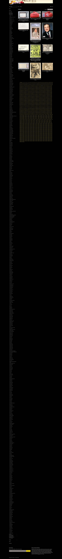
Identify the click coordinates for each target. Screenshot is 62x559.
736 (42, 105)
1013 (30, 115)
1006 (52, 114)
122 (22, 85)
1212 (27, 123)
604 (25, 101)
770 (22, 107)
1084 (48, 117)
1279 (38, 125)
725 (27, 105)
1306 (50, 126)
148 (25, 86)
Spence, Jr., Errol (11, 458)
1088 (22, 118)
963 (24, 113)
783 (40, 107)
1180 (39, 121)
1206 (49, 122)
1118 (37, 119)
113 (44, 84)
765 (48, 106)
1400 (40, 130)
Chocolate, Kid (10, 96)
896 (31, 111)
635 (35, 102)
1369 (22, 129)
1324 (46, 127)
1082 (45, 117)
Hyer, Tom (10, 232)
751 (29, 106)
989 (27, 114)
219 (24, 88)
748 (25, 106)
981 (48, 113)
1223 (45, 123)
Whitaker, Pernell (11, 512)
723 (24, 105)
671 (51, 103)
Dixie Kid (10, 141)
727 (29, 105)
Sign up (21, 6)
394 (33, 94)
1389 (22, 130)
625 (21, 102)
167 (51, 86)
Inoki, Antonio (10, 234)
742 (50, 105)
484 (25, 97)
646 (50, 102)
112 (42, 84)
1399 (38, 130)
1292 (27, 126)
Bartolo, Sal (10, 40)
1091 (27, 118)
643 (46, 102)
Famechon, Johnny (11, 165)
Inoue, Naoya (10, 235)
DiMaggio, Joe (10, 140)
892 (25, 111)
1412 (27, 131)
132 (36, 85)
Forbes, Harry (10, 174)
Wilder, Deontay (11, 514)
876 (36, 110)
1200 (39, 122)
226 (33, 88)
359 (51, 92)
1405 (48, 130)
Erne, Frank (10, 162)
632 (31, 102)
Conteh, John (10, 107)
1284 (46, 125)
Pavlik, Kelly (10, 393)
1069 (23, 117)
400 (42, 94)
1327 (51, 127)
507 (24, 98)
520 (41, 98)
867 (24, 110)
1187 (50, 121)
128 (31, 85)
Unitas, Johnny (10, 494)
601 (21, 101)
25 (46, 82)
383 (51, 93)
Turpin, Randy (10, 491)
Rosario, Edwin (10, 421)
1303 (45, 126)
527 (51, 98)
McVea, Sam (10, 337)
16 (36, 82)
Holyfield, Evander (11, 228)
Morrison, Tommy (11, 358)
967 (29, 113)
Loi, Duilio (10, 294)
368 (31, 93)
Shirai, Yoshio (10, 448)
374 (39, 93)
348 (36, 92)
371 (35, 93)
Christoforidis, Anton (11, 98)
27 (48, 82)
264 (20, 90)
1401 (41, 130)
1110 (25, 119)
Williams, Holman (11, 516)
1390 (23, 130)
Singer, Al (10, 450)
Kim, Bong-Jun (10, 267)
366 (28, 93)
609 (32, 101)
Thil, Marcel (10, 482)
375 (40, 93)
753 (32, 106)
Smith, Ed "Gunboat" (11, 452)
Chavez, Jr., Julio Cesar (11, 94)
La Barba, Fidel (10, 274)
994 (33, 114)
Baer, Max (10, 34)
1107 (20, 119)
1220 (40, 123)
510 (28, 98)
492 (36, 97)
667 (46, 103)
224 (31, 88)
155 (35, 86)
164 (47, 86)
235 (46, 88)
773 (27, 107)
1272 (27, 125)
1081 (43, 117)
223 (29, 88)
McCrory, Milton (10, 328)
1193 (28, 122)
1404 (46, 130)
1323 (45, 127)
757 (37, 106)
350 (39, 92)
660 (36, 103)
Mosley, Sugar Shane (11, 359)
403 (46, 94)
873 (32, 110)
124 (25, 85)
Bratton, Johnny (11, 61)
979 (46, 113)
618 (44, 101)
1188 (20, 122)
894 (28, 111)
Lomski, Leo (10, 295)
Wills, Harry (10, 519)
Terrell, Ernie (10, 480)
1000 (42, 114)
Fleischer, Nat (10, 172)
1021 (43, 115)
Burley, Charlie (10, 70)
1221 (41, 123)
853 (37, 109)
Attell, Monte (10, 31)
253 (37, 89)
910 (50, 111)
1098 (38, 118)
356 (47, 92)
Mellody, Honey (10, 338)
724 (25, 105)
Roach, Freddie (10, 413)
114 (45, 84)
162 (44, 86)
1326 (50, 127)
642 (44, 102)
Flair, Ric (10, 171)
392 (31, 94)
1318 (36, 127)
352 (42, 92)
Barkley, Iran (10, 36)
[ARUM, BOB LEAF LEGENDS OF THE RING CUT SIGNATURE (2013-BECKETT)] (23, 15)
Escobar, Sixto (10, 164)
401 (43, 94)
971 (35, 113)
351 (40, 92)
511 (29, 98)
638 (39, 102)
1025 (50, 115)
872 (31, 110)
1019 (40, 115)
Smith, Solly (10, 454)
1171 (25, 121)
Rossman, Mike (10, 426)
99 (25, 84)
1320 (40, 127)
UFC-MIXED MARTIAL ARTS (12, 493)
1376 (33, 129)
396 (36, 94)
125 (27, 85)
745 (21, 106)
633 (32, 102)
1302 (43, 126)
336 (20, 92)
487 (29, 97)
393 (32, 94)
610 (33, 101)
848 (31, 109)
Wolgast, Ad (10, 523)
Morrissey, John (11, 357)
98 (24, 84)
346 (33, 92)
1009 (23, 115)
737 (43, 105)
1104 (48, 118)
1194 (30, 122)
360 (20, 93)
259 (46, 89)
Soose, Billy (10, 457)
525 (48, 98)
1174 (30, 121)
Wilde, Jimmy (10, 513)
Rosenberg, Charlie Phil (11, 423)
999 (40, 114)
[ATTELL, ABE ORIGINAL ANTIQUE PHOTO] (35, 70)
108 (37, 84)
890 (22, 111)
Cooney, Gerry (10, 108)
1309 (22, 127)
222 (28, 88)
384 (20, 94)
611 (35, 101)
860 (47, 109)
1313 (28, 127)
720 (20, 105)
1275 (32, 125)
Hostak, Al (10, 230)
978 (44, 113)
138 (44, 85)
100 (26, 84)
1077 (36, 117)
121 (21, 85)
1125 (49, 119)
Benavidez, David (11, 37)
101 (28, 84)
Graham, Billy (10, 207)
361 (21, 93)
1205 (48, 122)
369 (32, 93)
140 (47, 85)
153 (32, 86)
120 (20, 85)
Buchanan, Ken (10, 68)
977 (43, 113)
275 (35, 90)
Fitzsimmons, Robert (11, 170)
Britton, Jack (10, 63)
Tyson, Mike (10, 492)
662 (39, 103)
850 (33, 109)
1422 (43, 131)
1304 (46, 126)
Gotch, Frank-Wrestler (11, 206)
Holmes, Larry (10, 227)
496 (42, 97)
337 (21, 92)
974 (39, 113)
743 (51, 105)
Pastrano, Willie (11, 389)
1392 (27, 130)
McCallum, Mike (11, 323)
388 (25, 94)
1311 (25, 127)
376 (42, 93)
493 (37, 97)
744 (20, 106)
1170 (23, 121)
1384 (46, 129)
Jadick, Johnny (10, 239)
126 (28, 85)
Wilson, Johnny (10, 521)
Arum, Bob (10, 29)
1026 (51, 115)
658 (33, 103)
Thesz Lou (10, 481)
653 (27, 103)
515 (35, 98)
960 (20, 113)
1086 (51, 117)
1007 (20, 115)
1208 (20, 123)
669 (48, 103)
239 (51, 88)
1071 (27, 117)
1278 (36, 125)
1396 (33, 130)
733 (37, 105)
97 (23, 84)
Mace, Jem (10, 306)
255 (40, 89)
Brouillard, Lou (10, 64)
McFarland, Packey (11, 330)
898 (33, 111)
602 (22, 101)
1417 (35, 131)
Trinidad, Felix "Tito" (11, 488)
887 (51, 110)
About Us (10, 10)
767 (51, 106)
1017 (36, 115)
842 (22, 109)
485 (27, 97)
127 (29, 85)
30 (51, 82)
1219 (38, 123)
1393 (28, 130)
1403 (45, 130)
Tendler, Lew (10, 478)
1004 (48, 114)
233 (43, 88)
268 (25, 90)
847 (29, 109)
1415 (32, 131)
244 (25, 89)
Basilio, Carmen (11, 41)
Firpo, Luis (10, 169)
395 (35, 94)
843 (24, 109)
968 (31, 113)
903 (40, 111)
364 (25, 93)
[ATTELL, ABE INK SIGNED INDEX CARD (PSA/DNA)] (23, 66)
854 (39, 109)
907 (46, 111)
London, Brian (10, 298)
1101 (43, 118)
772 (25, 107)
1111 (26, 119)
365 (27, 93)
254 (39, 89)
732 (36, 105)
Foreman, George (11, 175)
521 (43, 98)
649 (21, 103)
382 (50, 93)
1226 (50, 123)
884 (47, 110)
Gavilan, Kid (10, 193)
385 (21, 94)
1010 (25, 115)
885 (48, 110)
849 (32, 109)
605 (27, 101)
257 (43, 89)
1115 (33, 119)
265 (21, 90)
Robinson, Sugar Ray (11, 415)
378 (44, 93)
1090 (25, 118)
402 (44, 94)
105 (33, 84)
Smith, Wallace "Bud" (11, 455)
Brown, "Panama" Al (11, 67)
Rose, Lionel (10, 422)
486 (28, 97)
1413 (28, 131)
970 (33, 113)
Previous (21, 82)
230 (39, 88)
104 (32, 84)
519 (40, 98)
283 (46, 90)
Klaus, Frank (10, 270)
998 (39, 114)
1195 (31, 122)
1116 (34, 119)
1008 (22, 115)
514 (33, 98)
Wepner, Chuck (10, 511)
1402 (43, 130)
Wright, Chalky (10, 525)
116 (48, 84)
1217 (35, 123)
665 (43, 103)
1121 (42, 119)
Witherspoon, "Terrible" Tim (12, 522)
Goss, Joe (10, 205)
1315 (32, 127)
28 (49, 82)
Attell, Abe (10, 30)
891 (24, 111)
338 (22, 92)
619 (46, 101)
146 (22, 86)
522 (44, 98)
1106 (51, 118)
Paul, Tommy (10, 392)
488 (31, 97)
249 (32, 89)
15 (35, 82)
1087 (20, 118)
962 (22, 113)
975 (40, 113)
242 (22, 89)
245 (27, 89)
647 (51, 102)
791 (51, 107)
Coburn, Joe (10, 101)
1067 (20, 117)
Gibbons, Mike (10, 197)
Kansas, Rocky (10, 258)
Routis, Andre (10, 427)
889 (21, 111)
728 (31, 105)
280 (42, 90)
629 (27, 102)
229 (37, 88)
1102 (45, 118)
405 (48, 94)
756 (36, 106)
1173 (28, 121)
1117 (36, 119)
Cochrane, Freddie (11, 102)
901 (37, 111)
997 (37, 114)
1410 (23, 131)
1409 (22, 131)
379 (46, 93)
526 (50, 98)
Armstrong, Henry (11, 28)
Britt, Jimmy (10, 62)
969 (32, 113)
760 (42, 106)
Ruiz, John (10, 428)
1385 (48, 129)
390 (28, 94)
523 (46, 98)
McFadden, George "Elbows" (12, 329)
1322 (43, 127)
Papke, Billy (10, 386)
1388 (20, 130)
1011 (27, 115)
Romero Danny (10, 418)
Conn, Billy (10, 106)
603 (24, 101)
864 (20, 110)
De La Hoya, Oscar (11, 131)
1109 (23, 119)
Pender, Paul (10, 396)
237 (48, 88)
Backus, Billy (10, 33)
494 (39, 97)
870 (28, 110)
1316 (33, 127)
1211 (25, 123)
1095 (33, 118)
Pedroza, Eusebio (11, 395)
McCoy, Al (10, 326)
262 (50, 89)
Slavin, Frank (10, 451)
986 (22, 114)
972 (36, 113)
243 (24, 89)
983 (51, 113)
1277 (35, 125)
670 (50, 103)
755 (35, 106)
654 (28, 103)
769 (21, 107)
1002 (45, 114)
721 (21, 105)
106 (34, 84)
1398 (36, 130)
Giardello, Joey (10, 196)
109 (38, 84)
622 (50, 101)
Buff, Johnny (10, 69)
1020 (41, 115)
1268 (20, 125)
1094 (32, 118)
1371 (25, 129)
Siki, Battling (10, 449)
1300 (40, 126)
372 (36, 93)
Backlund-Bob (10, 32)
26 (47, 82)
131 (35, 85)
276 (36, 90)
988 (25, 114)
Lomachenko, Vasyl (11, 297)
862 (50, 109)
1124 (47, 119)
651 (24, 103)
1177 (34, 121)
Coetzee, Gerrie (11, 103)
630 (28, 102)
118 (50, 84)
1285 (48, 125)
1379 (38, 129)
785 (43, 107)
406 (50, 94)
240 (20, 89)
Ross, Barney (10, 425)
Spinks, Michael (11, 460)
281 (43, 90)
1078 (38, 117)
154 (33, 86)
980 (47, 113)
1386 (50, 129)
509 (27, 98)
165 (48, 86)
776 (31, 107)
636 (36, 102)
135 (40, 85)
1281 (41, 125)
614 (39, 101)
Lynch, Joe (10, 305)
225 (32, 88)
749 (27, 106)
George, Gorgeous (11, 195)
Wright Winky (10, 526)
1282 (43, 125)
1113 (29, 119)
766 (50, 106)
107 (36, 84)
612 (36, 101)
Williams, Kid (10, 518)
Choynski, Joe (10, 97)
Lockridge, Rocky (11, 296)
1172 (26, 121)
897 (32, 111)
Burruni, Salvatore (11, 72)
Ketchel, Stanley (11, 263)
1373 (28, 129)
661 (37, 103)
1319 (38, 127)
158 (39, 86)
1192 (26, 122)
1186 (49, 121)
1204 (46, 122)
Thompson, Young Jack (11, 483)
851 (35, 109)
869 (27, 110)
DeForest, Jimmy (11, 132)
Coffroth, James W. (11, 104)
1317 (35, 127)
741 (48, 105)
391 (29, 94)
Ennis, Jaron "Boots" (11, 161)
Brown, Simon (10, 66)
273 (32, 90)
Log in (18, 6)
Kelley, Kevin (10, 262)
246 (28, 89)
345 (32, 92)
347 (35, 92)
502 (50, 97)
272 (31, 90)
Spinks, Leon (10, 459)
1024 (48, 115)
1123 (45, 119)
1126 (50, 119)
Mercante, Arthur (11, 339)
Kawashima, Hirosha (11, 260)
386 (22, 94)
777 (32, 107)
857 (43, 109)
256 (42, 89)
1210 (23, 123)
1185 (47, 121)
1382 (43, 129)
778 (33, 107)
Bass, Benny (10, 42)
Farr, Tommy (10, 166)
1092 (28, 118)
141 (48, 85)
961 (21, 113)
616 (41, 101)
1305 (48, 126)
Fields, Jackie (10, 168)
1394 (30, 130)
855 (40, 109)
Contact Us (10, 543)
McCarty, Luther (11, 324)
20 (40, 82)
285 (48, 90)
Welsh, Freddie (10, 510)
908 (47, 111)
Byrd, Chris (10, 73)
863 (51, 109)
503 (51, 97)
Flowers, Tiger (10, 173)
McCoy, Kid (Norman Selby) (12, 327)
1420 (40, 131)
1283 (45, 125)
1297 (35, 126)
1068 (22, 117)
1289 (22, 126)
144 (20, 86)
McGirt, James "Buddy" (11, 331)
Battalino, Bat (10, 44)
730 (33, 105)
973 (37, 113)
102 (29, 84)
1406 (50, 130)
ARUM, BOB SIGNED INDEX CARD (23, 30)
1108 (22, 119)
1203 (44, 122)
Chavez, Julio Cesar (11, 95)
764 (47, 106)
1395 (32, 130)
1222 (43, 123)
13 (33, 82)
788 (47, 107)
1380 (40, 129)
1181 (41, 121)
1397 (35, 130)
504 (20, 98)
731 (35, 105)
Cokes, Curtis (10, 105)
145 (21, 86)
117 (49, 84)
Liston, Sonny (10, 292)
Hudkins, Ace (10, 231)
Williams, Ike (10, 517)
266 (22, 90)
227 (35, 88)
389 (27, 94)
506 (22, 98)
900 (36, 111)
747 (24, 106)
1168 (20, 121)
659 (35, 103)
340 (25, 92)
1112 (28, 119)
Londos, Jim (10, 299)
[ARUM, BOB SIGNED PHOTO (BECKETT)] (47, 30)
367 (29, 93)
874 (33, 110)
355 (46, 92)
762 (44, 106)
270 (28, 90)
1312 (27, 127)
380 (47, 93)
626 (22, 102)
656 (31, 103)
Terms (10, 541)
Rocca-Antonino (11, 416)
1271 (25, 125)
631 (29, 102)
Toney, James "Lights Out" (11, 485)
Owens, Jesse (10, 381)
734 (39, 105)
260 (47, 89)
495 (40, 97)
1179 (38, 121)
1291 (25, 126)
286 (50, 90)
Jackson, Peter (10, 238)
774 (28, 107)
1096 (35, 118)
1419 (38, 131)
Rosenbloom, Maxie (11, 424)
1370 (23, 129)
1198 (36, 122)
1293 (28, 126)
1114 (31, 119)
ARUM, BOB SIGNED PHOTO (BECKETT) (47, 38)
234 (44, 88)
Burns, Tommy (10, 71)
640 (42, 102)
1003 (47, 114)
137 (43, 85)
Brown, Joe (10, 65)
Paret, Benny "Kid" (11, 387)
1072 (28, 117)
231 (40, 88)
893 (27, 111)
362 (22, 93)
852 (36, 109)
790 (50, 107)
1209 (22, 123)
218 (22, 88)
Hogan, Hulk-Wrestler (11, 226)
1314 (30, 127)
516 (36, 98)
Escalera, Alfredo (11, 163)
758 (39, 106)
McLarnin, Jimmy (11, 335)
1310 (23, 127)
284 (47, 90)
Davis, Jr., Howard (11, 130)
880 (42, 110)
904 (42, 111)
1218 (36, 123)
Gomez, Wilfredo (11, 203)
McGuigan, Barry (11, 334)
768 (20, 107)
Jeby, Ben (10, 241)
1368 (20, 129)
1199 (38, 122)
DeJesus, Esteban (11, 133)
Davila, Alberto (10, 127)
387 (24, 94)
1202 (43, 122)
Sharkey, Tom (10, 446)
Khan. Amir (10, 264)
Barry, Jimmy (10, 39)
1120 (41, 119)
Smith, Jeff (10, 453)
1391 (25, 130)
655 (29, 103)
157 (37, 86)
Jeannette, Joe (10, 240)
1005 (50, 114)
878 (39, 110)
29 (50, 82)
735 (40, 105)
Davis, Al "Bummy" (11, 128)
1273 (28, 125)
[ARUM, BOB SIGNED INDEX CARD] (23, 26)
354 (44, 92)
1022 (45, 115)
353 (43, 92)
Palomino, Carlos (11, 385)
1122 (44, 119)
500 (47, 97)
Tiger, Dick (10, 484)
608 (31, 101)
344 (31, 92)
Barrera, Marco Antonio (11, 38)
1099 (40, 118)
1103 (46, 118)
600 (20, 101)
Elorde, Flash (10, 159)
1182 (43, 121)
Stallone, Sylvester (11, 461)
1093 (30, 118)
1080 (41, 117)
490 (33, 97)
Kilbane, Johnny (11, 265)
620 (47, 101)
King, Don (10, 268)
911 (51, 111)
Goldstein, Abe (10, 201)
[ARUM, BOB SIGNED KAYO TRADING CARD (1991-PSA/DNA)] (35, 31)
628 (25, 102)
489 (32, 97)
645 (48, 102)
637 (37, 102)
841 (21, 109)
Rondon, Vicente (11, 419)
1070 (25, 117)
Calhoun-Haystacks (11, 75)
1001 (43, 114)
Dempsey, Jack (10, 137)
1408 (20, 131)
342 (28, 92)
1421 (41, 131)
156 (36, 86)
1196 (33, 122)
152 (31, 86)
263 (51, 89)
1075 (33, 117)
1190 (23, 122)
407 (51, 94)
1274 (30, 125)
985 (21, 114)
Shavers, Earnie (11, 447)
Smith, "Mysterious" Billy (11, 456)
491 (35, 97)
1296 (33, 126)
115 (46, 84)
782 (39, 107)
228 (36, 88)
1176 (33, 121)
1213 (28, 123)
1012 (28, 115)
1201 (41, 122)
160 (42, 86)
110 (40, 84)
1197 (34, 122)
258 (44, 89)
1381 (41, 129)
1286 (50, 125)
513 (32, 98)
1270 (23, 125)
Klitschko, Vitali (10, 271)
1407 (51, 130)
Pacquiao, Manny (11, 382)
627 (24, 102)
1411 (25, 131)
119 (52, 84)
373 (37, 93)
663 (40, 103)
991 (29, 114)
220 (25, 88)
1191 (25, 122)
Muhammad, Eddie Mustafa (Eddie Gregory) (12, 362)
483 (24, 97)
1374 (30, 129)
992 (31, 114)
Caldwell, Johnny (11, 74)
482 (22, 97)
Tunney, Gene (10, 490)
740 (47, 105)
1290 (23, 126)
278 (39, 90)
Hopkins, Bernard (11, 229)
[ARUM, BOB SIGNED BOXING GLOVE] (35, 14)
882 (44, 110)
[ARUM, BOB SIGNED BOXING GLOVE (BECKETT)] (47, 14)
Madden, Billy (10, 307)
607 (29, 101)
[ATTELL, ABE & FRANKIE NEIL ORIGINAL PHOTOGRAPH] (47, 48)
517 (37, 98)
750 (28, 106)
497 (43, 97)
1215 (32, 123)
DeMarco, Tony (10, 136)
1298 (36, 126)
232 (42, 88)
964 (25, 113)
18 (38, 82)
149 (27, 86)
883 (46, 110)
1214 (30, 123)
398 (39, 94)
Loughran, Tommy (11, 302)
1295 (32, 126)
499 (46, 97)
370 (33, 93)
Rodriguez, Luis (11, 417)
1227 (51, 123)
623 (51, 101)
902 (39, 111)
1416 (33, 131)
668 (47, 103)
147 (24, 86)
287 (51, 90)
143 (51, 85)
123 (24, 85)
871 (29, 110)
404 (47, 94)
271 (29, 90)
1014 (32, 115)
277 (37, 90)
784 (42, 107)
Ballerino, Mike (10, 35)
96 (22, 84)
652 (25, 103)
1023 (46, 115)
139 (46, 85)
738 (44, 105)
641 (43, 102)
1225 (48, 123)
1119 (39, 119)
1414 (30, 131)
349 (37, 92)
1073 (30, 117)
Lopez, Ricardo (10, 301)
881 (43, 110)
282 (44, 90)
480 (20, 97)
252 (36, 89)
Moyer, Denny (10, 360)
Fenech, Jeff (10, 167)
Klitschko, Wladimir (11, 272)
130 (33, 85)
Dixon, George (10, 142)
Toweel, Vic (10, 487)
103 (30, 84)
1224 (46, 123)
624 (20, 102)
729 (32, 105)
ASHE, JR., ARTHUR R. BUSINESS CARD (23, 51)
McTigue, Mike (10, 336)
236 (47, 88)
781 (37, 107)
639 (40, 102)
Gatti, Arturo (10, 192)
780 (36, 107)
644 (47, 102)
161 (43, 86)
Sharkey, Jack (10, 445)
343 (29, 92)
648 (20, 103)
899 (35, 111)
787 (46, 107)
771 (24, 107)
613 (37, 101)
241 (21, 89)
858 (44, 109)
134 (39, 85)
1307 (51, 126)
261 (48, 89)
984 (20, 114)
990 (28, 114)
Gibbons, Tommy (11, 198)
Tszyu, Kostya (10, 489)
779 (35, 107)
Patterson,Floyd (11, 390)
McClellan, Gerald (11, 325)
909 (48, 111)
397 (37, 94)
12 (32, 82)
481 (21, 97)
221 (27, 88)
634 (33, 102)
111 (41, 84)
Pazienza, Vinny (11, 394)
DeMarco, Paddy (11, 135)
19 (39, 82)
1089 (23, 118)
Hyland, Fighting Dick (11, 233)
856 (42, 109)
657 (32, 103)
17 (37, 82)
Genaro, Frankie (11, 194)
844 (25, 109)
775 (29, 107)
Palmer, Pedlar (10, 384)
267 (24, 90)
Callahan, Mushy (11, 76)
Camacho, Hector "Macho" (12, 78)
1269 (22, 125)
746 (22, 106)
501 (48, 97)
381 (48, 93)
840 (20, 109)
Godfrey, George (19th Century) (12, 199)
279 (40, 90)
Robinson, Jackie (11, 414)
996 (36, 114)
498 (44, 97)
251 (35, 89)
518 (39, 98)
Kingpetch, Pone (11, 269)
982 (50, 113)
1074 (32, 117)
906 (44, 111)
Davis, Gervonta (11, 129)
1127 (52, 119)
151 (29, 86)
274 (33, 90)
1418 (36, 131)
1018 (38, 115)
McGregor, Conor (11, 333)
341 (27, 92)
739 (46, 105)
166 (50, 86)
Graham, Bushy (10, 208)
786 (44, 107)
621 (48, 101)
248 (31, 89)
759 (40, 106)
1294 (30, 126)
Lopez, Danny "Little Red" (11, 300)
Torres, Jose (10, 486)
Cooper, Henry (10, 109)
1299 (38, 126)
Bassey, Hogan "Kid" (11, 43)
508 (25, 98)
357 (48, 92)
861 (48, 109)
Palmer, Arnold (10, 383)
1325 (48, 127)
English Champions (11, 160)
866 (22, 110)
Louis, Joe (10, 303)
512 (31, 98)
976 (42, 113)
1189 (22, 122)
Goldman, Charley (11, 200)
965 (27, 113)
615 (40, 101)
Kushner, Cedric (11, 273)
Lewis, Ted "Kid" (11, 291)
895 (29, 111)
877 (37, 110)
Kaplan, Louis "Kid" (11, 259)
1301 (41, 126)
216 (20, 88)
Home (9, 8)
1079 (40, 117)
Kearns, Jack (10, 261)
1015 (33, 115)
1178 (36, 121)
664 (42, 103)
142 (50, 85)
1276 (33, 125)
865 (21, 110)
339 (24, 92)
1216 (33, 123)
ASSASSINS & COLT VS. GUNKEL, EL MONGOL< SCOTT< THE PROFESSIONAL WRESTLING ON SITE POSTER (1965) (35, 59)
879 (40, 110)
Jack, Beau (10, 237)
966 (28, 113)
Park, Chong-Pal (11, 388)
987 (24, 114)
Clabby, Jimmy (10, 99)
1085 (50, 117)
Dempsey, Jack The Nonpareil (12, 138)
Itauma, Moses (10, 236)
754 (33, 106)
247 (29, 89)
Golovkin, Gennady (11, 202)
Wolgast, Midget (11, 524)
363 (24, 93)
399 (40, 94)
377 (43, 93)
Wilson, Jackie (10, 520)
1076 (35, 117)
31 (52, 82)
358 (50, 92)
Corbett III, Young (11, 110)
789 (48, 107)
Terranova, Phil (10, 479)
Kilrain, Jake (10, 266)
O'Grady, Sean (10, 380)
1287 (51, 125)
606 (28, 101)
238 (50, 88)
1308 (20, 127)
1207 (51, 122)
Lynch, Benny (10, 304)
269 (27, 90)
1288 (20, 126)
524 (47, 98)
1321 (41, 127)
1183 (44, 121)
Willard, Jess (10, 515)
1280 (40, 125)
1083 (46, 117)
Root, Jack (10, 420)
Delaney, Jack (10, 134)
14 (34, 82)
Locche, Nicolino (11, 293)
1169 (22, 121)
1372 (27, 129)
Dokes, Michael (10, 143)
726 (28, 105)
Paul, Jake (10, 391)
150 (28, 86)
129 (32, 85)
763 (46, 106)
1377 (35, 129)
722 (22, 105)
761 (43, 106)
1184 (46, 121)
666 (44, 103)
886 (50, 110)
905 (43, 111)
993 (32, 114)
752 (31, 106)
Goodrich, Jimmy (11, 204)
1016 (35, 115)
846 (28, 109)
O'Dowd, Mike (10, 379)
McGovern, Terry (11, 332)
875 (35, 110)
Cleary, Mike (10, 100)
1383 (45, 129)
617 (43, 101)
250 (33, 89)
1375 (32, 129)
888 (20, 111)
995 (35, 114)
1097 (36, 118)
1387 (51, 129)
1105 (49, 118)
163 (46, 86)
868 (25, 110)
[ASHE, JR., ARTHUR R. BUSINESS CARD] (23, 47)
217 (21, 88)
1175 (31, 121)
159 (40, 86)
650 (22, 103)
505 (21, 98)
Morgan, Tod (10, 356)
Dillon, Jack (10, 139)
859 (46, 109)
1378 (36, 129)
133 (37, 85)
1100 (41, 118)
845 (27, 109)
